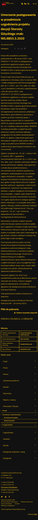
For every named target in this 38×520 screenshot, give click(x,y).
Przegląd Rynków (7, 425)
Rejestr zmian (6, 354)
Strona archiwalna (6, 504)
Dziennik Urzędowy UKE (8, 500)
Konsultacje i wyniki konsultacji (11, 415)
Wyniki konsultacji (9, 421)
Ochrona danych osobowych (9, 502)
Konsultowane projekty (11, 418)
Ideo (35, 514)
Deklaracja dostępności (8, 506)
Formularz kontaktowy (9, 487)
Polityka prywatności (27, 502)
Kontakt (17, 504)
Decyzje (4, 411)
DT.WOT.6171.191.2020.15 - (17, 319)
